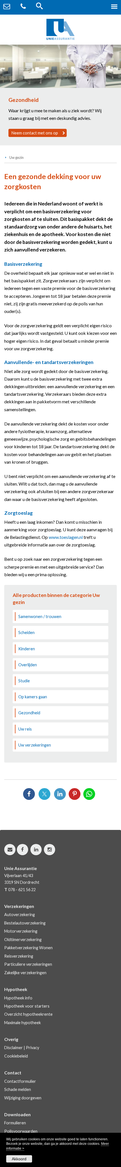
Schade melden (17, 1089)
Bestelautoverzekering (25, 923)
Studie (24, 680)
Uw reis (25, 729)
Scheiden (26, 632)
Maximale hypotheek (22, 1022)
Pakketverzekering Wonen (28, 947)
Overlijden (27, 664)
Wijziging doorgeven (22, 1097)
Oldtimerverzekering (23, 939)
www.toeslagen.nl (66, 537)
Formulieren (15, 1122)
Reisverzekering (18, 956)
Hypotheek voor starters (27, 1006)
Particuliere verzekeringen (28, 964)
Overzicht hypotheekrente (28, 1014)
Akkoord (19, 1159)
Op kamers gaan (32, 696)
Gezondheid (29, 712)
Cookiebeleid (16, 1056)
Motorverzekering (20, 931)
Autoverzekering (19, 914)
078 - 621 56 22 (22, 889)
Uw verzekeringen (34, 745)
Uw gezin (16, 157)
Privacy (32, 1047)
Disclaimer (13, 1047)
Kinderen (26, 648)
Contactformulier (20, 1081)
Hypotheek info (18, 998)
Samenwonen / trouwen (39, 616)
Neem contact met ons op (35, 133)
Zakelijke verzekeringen (25, 972)
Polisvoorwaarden (20, 1131)
